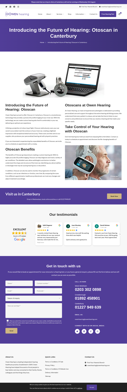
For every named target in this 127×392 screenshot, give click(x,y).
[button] (119, 234)
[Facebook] (90, 331)
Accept (92, 387)
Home (42, 42)
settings (79, 388)
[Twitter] (77, 331)
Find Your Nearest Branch (95, 362)
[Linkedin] (84, 331)
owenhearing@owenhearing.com (86, 319)
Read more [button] (40, 242)
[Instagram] (97, 331)
